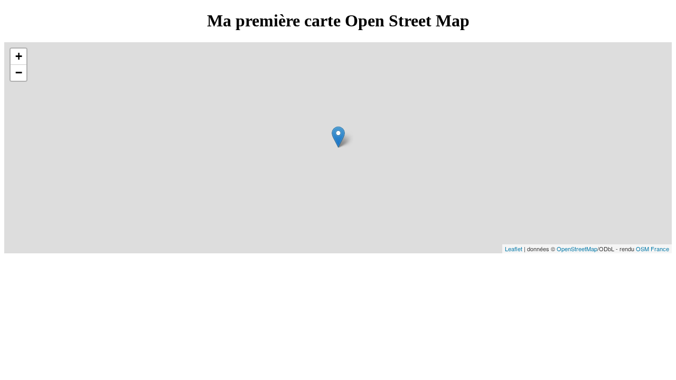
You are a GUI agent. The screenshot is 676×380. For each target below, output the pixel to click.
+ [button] (18, 56)
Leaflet (513, 248)
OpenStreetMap (577, 248)
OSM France (652, 248)
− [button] (18, 72)
